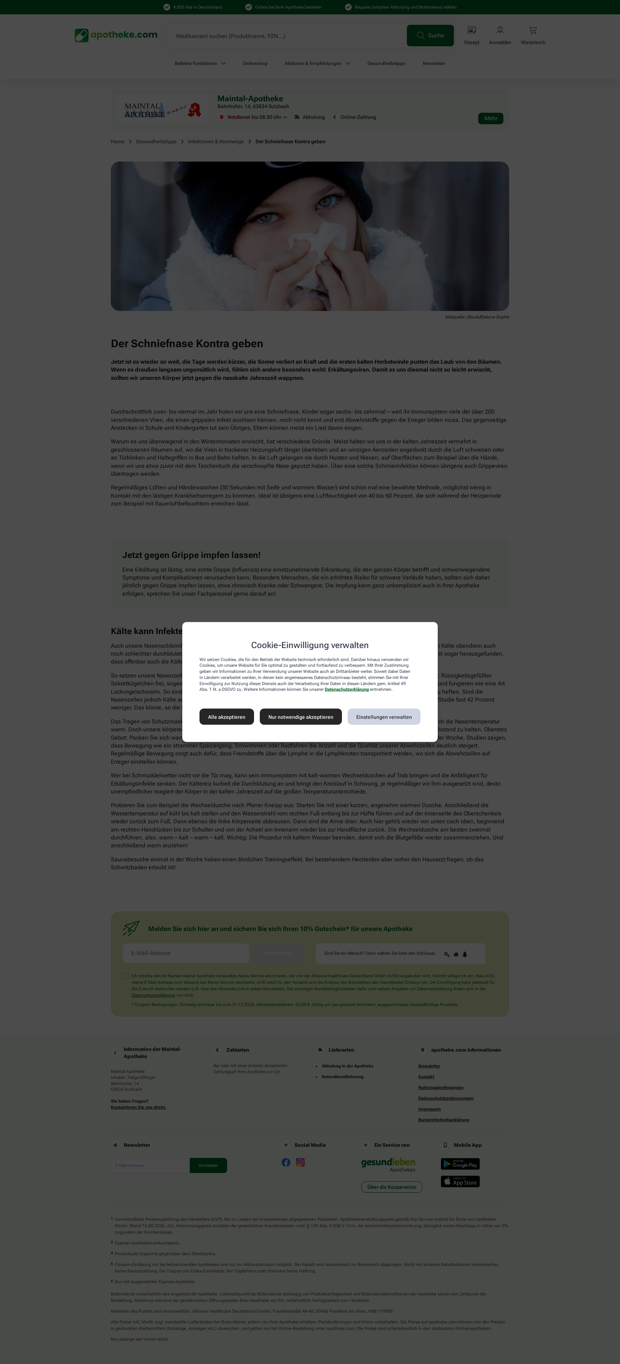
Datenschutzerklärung (347, 689)
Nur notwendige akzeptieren (300, 717)
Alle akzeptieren (226, 717)
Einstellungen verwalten (384, 717)
